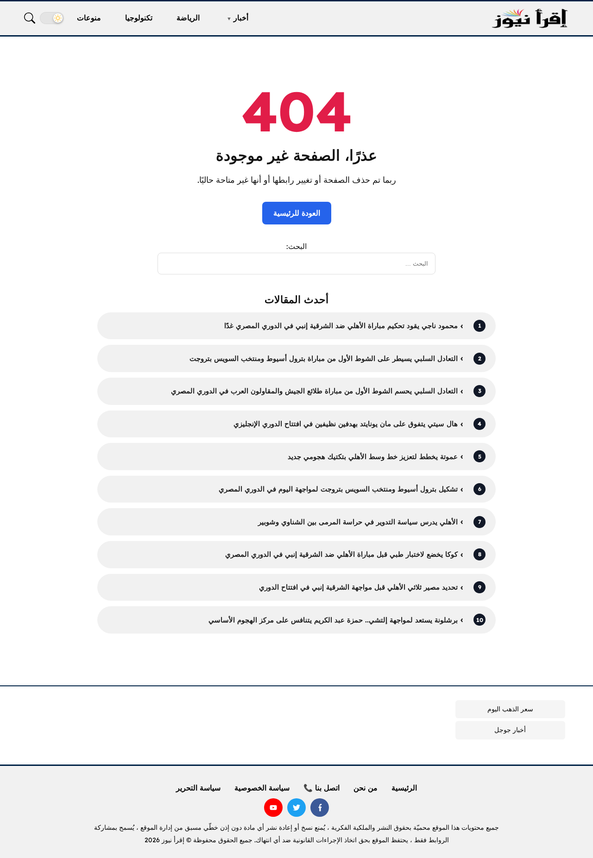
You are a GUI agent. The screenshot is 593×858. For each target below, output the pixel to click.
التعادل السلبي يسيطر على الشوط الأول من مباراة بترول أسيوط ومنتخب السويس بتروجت (323, 358)
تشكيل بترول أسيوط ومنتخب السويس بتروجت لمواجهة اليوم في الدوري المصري (338, 489)
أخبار (240, 17)
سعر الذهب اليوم (510, 709)
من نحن (365, 787)
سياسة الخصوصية (262, 787)
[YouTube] (273, 807)
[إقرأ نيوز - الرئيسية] (529, 18)
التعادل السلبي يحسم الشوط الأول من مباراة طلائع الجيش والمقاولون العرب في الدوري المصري (314, 390)
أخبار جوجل (510, 730)
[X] (296, 807)
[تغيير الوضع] (52, 18)
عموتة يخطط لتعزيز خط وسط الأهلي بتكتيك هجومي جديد (373, 456)
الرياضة (188, 17)
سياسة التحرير (198, 787)
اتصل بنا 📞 (321, 787)
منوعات (89, 17)
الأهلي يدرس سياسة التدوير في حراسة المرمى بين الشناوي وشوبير (358, 521)
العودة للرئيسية (296, 213)
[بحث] (29, 18)
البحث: (296, 246)
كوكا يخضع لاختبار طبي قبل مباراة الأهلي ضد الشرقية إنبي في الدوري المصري (341, 554)
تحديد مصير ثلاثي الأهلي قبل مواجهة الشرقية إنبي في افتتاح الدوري (358, 587)
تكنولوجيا (138, 17)
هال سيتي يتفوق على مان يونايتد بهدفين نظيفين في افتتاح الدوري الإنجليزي (345, 423)
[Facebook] (319, 807)
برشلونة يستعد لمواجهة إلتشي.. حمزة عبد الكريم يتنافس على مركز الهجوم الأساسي (333, 620)
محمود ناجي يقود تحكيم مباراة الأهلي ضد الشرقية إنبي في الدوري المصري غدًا (341, 325)
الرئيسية (404, 787)
